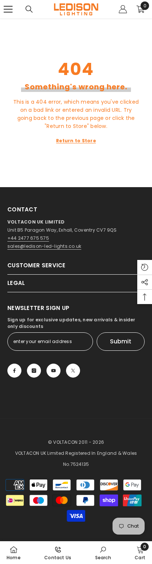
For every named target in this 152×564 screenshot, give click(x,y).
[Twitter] (73, 371)
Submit (120, 341)
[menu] (8, 9)
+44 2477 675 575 (28, 238)
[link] (103, 553)
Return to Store (76, 141)
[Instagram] (34, 371)
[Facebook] (14, 371)
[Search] (29, 9)
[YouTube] (53, 371)
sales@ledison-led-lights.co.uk (44, 246)
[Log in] (123, 9)
